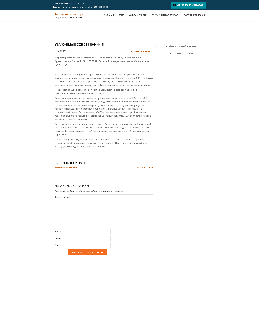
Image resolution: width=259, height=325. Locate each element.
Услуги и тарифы (138, 15)
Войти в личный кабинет (182, 47)
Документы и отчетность (165, 15)
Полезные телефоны (195, 15)
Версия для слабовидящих (190, 5)
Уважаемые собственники (66, 167)
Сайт (57, 245)
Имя (58, 231)
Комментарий (62, 197)
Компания (108, 15)
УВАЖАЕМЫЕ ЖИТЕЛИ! (144, 167)
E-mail (59, 238)
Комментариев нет (141, 51)
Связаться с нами (181, 53)
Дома (121, 15)
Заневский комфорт (68, 14)
